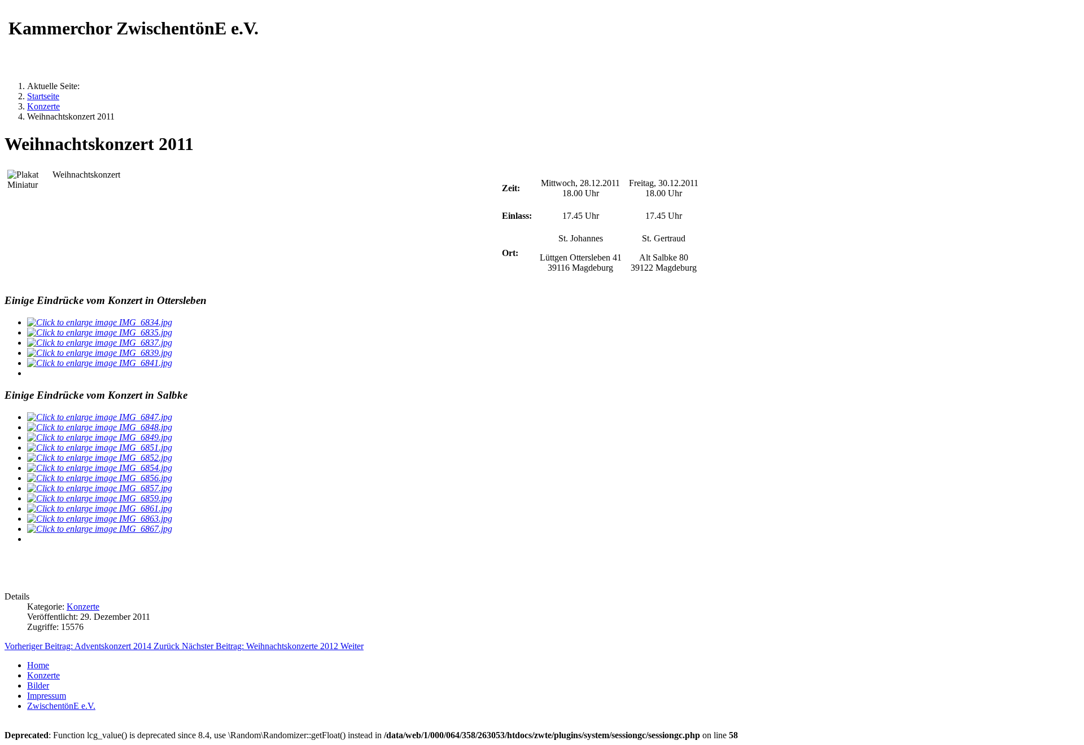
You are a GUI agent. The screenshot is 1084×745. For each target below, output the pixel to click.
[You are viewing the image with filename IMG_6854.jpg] (99, 468)
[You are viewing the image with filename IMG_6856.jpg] (99, 478)
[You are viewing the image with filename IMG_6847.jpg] (99, 417)
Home (38, 665)
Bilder (38, 685)
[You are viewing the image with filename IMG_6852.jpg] (99, 457)
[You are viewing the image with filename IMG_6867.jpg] (99, 529)
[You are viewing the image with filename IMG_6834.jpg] (99, 322)
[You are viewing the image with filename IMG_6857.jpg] (99, 488)
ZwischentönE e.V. (61, 706)
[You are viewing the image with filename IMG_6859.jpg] (99, 498)
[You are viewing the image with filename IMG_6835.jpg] (99, 332)
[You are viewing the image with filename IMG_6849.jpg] (99, 437)
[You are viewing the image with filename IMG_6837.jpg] (99, 342)
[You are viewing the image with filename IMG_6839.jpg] (99, 353)
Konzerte (83, 606)
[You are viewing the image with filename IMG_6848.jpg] (99, 427)
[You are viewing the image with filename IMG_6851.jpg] (99, 447)
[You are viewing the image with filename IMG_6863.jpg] (99, 518)
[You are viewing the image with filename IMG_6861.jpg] (99, 508)
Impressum (46, 695)
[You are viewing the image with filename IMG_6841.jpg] (99, 363)
